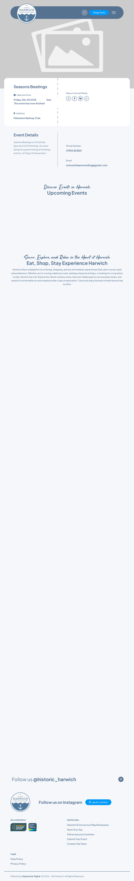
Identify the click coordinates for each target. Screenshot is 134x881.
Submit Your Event (77, 563)
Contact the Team (77, 568)
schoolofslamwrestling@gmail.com (86, 165)
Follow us (44, 504)
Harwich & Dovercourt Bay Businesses (88, 549)
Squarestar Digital (31, 600)
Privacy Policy (18, 588)
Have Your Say (75, 553)
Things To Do (99, 12)
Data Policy (16, 583)
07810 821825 (74, 150)
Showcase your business (80, 558)
